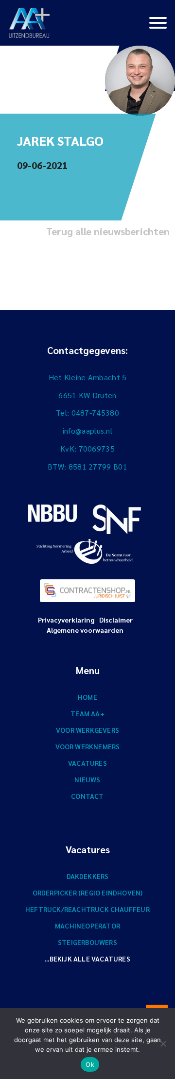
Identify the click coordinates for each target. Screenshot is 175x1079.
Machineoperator (87, 925)
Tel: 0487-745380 (87, 412)
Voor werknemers (87, 746)
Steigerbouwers (87, 942)
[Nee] (163, 1043)
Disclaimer (116, 619)
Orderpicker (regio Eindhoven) (88, 892)
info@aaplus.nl (87, 430)
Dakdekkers (88, 876)
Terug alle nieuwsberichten (108, 231)
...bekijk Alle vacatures (87, 958)
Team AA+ (87, 713)
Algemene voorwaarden (85, 629)
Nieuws (87, 779)
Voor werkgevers (87, 729)
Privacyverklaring (66, 619)
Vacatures (87, 763)
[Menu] (158, 22)
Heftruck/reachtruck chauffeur (87, 909)
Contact (87, 796)
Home (87, 696)
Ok (90, 1064)
